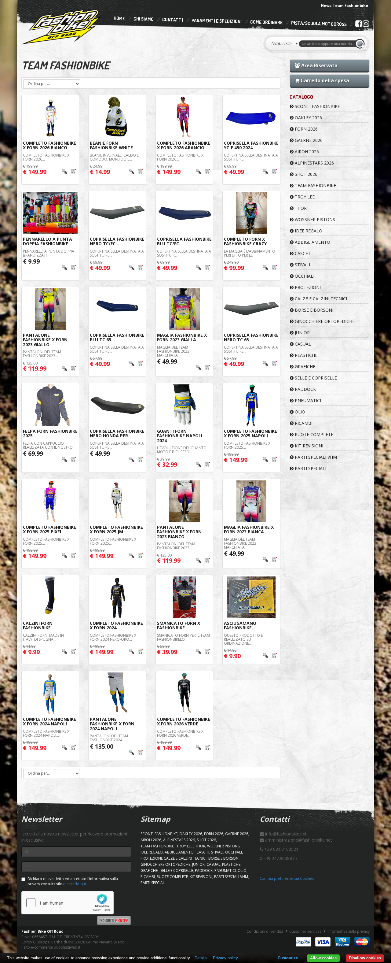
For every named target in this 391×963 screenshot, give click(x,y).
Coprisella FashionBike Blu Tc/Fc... (184, 241)
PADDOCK (305, 389)
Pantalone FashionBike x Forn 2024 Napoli (112, 724)
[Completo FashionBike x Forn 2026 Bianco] (50, 117)
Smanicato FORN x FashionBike (178, 625)
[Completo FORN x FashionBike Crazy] (251, 213)
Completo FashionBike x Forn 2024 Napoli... (46, 733)
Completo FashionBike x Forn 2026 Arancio (183, 145)
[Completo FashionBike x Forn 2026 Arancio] (184, 117)
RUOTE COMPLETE (313, 434)
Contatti (172, 20)
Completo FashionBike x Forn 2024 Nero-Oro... (113, 637)
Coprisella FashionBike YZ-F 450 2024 (251, 145)
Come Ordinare (266, 22)
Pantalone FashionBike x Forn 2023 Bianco (179, 531)
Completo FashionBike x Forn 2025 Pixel (49, 529)
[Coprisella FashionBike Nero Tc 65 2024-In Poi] (251, 309)
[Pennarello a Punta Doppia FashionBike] (50, 213)
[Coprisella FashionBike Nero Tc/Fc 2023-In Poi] (117, 213)
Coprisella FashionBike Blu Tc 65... (117, 337)
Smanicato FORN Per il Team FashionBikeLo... (183, 637)
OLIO (299, 412)
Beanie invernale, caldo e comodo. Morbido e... (114, 157)
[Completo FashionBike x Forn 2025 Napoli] (251, 405)
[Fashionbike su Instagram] (366, 25)
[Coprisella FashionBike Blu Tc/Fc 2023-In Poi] (184, 213)
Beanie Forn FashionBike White (111, 145)
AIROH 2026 (306, 151)
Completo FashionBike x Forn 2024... (116, 625)
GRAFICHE (304, 366)
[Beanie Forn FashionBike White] (117, 117)
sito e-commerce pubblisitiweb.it (52, 947)
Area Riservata (319, 65)
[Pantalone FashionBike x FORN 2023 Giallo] (50, 309)
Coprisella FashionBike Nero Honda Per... (117, 433)
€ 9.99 (31, 261)
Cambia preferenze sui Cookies (287, 878)
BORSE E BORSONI (313, 310)
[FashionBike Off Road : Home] (61, 26)
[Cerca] (361, 44)
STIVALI (302, 265)
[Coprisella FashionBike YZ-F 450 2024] (251, 117)
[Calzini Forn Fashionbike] (50, 597)
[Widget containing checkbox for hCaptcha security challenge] (67, 902)
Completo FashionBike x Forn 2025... (247, 445)
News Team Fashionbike (344, 5)
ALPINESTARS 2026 (314, 163)
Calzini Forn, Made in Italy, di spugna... (43, 637)
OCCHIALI (304, 276)
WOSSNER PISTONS (314, 219)
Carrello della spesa (324, 80)
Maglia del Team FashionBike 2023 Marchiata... (173, 351)
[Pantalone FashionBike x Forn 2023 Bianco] (184, 501)
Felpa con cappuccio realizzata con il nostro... (49, 445)
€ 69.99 (33, 453)
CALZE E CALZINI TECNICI (320, 299)
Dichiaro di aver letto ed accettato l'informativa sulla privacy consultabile (72, 881)
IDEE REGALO (308, 231)
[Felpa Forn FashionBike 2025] (50, 405)
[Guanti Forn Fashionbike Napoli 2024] (184, 405)
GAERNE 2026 (308, 140)
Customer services (305, 931)
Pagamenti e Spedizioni (217, 20)
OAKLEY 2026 (308, 117)
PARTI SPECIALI (310, 468)
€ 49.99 (167, 361)
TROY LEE (304, 197)
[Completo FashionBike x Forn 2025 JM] (117, 501)
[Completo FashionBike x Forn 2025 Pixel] (50, 501)
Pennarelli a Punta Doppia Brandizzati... (48, 253)
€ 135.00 (101, 746)
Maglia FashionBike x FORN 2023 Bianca (249, 529)
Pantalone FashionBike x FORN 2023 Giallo (45, 339)
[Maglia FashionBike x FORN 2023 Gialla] (184, 309)
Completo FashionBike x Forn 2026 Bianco (49, 145)
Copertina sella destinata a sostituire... (251, 157)
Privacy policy (225, 958)
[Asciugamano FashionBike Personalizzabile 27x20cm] (251, 597)
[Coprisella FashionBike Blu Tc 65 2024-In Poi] (117, 309)
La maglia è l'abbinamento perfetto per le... (249, 253)
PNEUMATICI (307, 400)
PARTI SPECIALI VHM (315, 457)
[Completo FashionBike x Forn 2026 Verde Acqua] (184, 693)
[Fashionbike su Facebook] (358, 25)
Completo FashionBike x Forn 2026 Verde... (183, 721)
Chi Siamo (143, 19)
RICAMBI (303, 423)
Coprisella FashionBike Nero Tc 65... (251, 337)
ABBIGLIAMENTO (312, 242)
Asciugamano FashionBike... (240, 625)
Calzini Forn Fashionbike (38, 625)
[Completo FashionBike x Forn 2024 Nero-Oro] (117, 597)
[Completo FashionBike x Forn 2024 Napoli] (50, 693)
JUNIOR (302, 332)
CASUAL (302, 344)
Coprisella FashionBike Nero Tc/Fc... (117, 241)
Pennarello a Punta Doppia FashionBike (47, 241)
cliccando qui (74, 884)
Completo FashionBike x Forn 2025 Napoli (250, 433)
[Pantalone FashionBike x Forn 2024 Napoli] (117, 693)
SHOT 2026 (305, 174)
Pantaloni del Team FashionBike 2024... (109, 738)
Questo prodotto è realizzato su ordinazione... (243, 639)
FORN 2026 (306, 129)
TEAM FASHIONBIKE (315, 185)
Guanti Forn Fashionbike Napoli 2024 (179, 435)
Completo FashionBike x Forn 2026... (46, 157)
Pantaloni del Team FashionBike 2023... (42, 353)
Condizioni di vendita (265, 931)
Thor (300, 208)
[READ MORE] (69, 171)
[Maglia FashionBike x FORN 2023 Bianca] (251, 501)
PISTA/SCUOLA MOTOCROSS (319, 24)
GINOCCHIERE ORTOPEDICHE (324, 321)
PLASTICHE (305, 355)
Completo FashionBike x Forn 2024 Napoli (49, 721)
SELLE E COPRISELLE (315, 378)
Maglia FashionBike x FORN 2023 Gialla (182, 337)
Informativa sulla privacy (348, 931)
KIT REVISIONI (308, 446)
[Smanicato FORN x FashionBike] (184, 597)
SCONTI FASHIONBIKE (317, 106)
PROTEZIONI (307, 287)
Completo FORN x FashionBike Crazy (245, 241)
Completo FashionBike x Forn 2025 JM (116, 529)
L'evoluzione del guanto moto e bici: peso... (181, 449)
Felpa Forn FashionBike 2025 (50, 433)
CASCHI (302, 253)
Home (119, 18)
